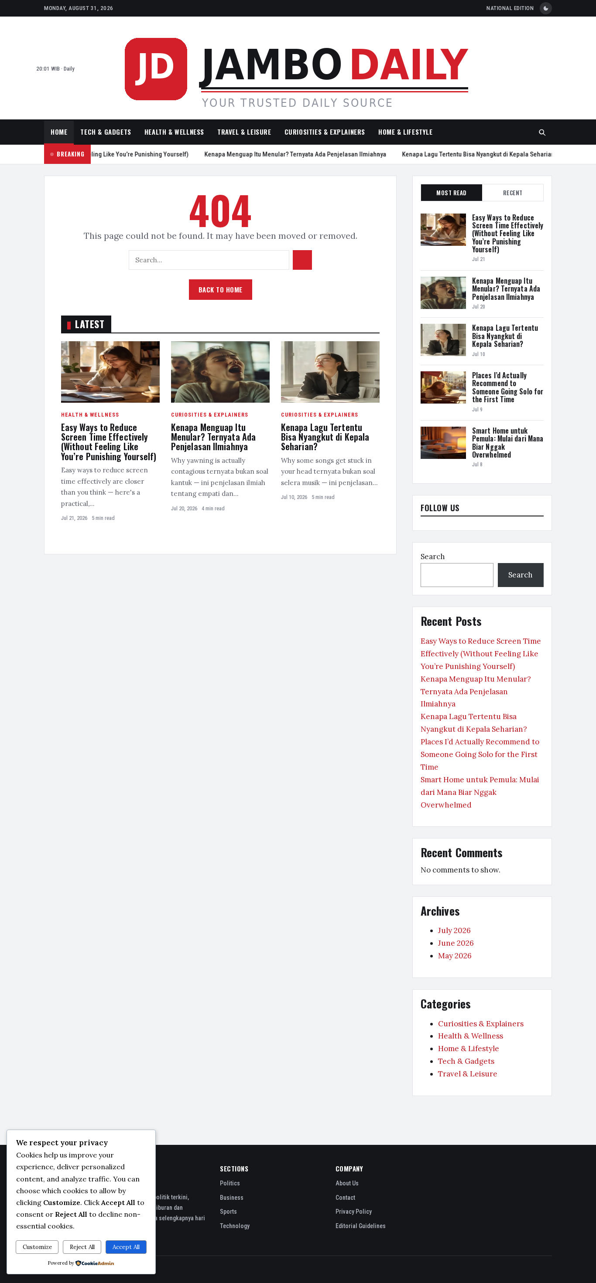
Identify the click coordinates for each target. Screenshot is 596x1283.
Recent (513, 192)
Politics (230, 1183)
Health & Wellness (174, 131)
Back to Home (221, 289)
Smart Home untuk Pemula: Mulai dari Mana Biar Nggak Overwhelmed (507, 442)
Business (231, 1197)
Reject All (82, 1247)
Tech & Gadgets (105, 131)
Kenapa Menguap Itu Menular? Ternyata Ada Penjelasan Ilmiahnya (284, 154)
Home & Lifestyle (405, 131)
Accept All (126, 1247)
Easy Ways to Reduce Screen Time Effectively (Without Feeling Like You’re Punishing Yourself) (109, 442)
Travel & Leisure (244, 131)
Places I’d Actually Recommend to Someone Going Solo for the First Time (507, 387)
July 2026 (454, 930)
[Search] (542, 132)
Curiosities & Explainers (324, 131)
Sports (228, 1211)
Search (433, 556)
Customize (37, 1247)
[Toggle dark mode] (546, 8)
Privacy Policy (354, 1211)
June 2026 (456, 943)
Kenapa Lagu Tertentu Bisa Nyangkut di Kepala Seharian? (468, 154)
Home (59, 131)
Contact (345, 1197)
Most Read (451, 192)
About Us (347, 1183)
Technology (235, 1225)
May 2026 (455, 956)
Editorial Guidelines (361, 1225)
